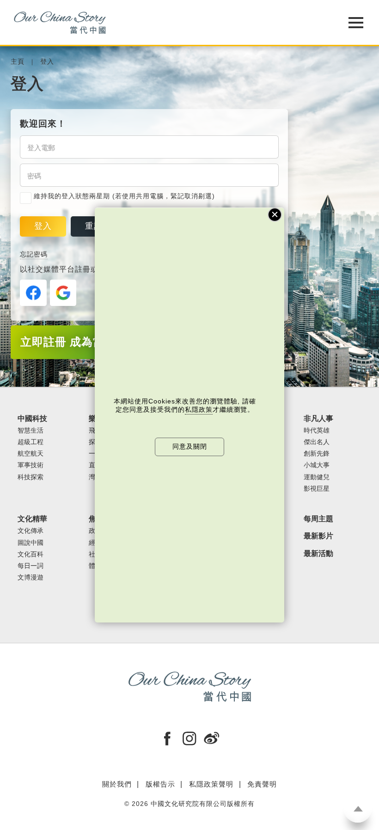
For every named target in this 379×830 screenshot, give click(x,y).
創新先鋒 (317, 453)
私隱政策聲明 (211, 784)
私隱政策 (199, 409)
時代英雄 (317, 430)
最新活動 (318, 553)
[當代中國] (166, 22)
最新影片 (318, 536)
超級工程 (30, 442)
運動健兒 (317, 477)
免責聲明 (262, 784)
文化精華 (32, 519)
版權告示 (160, 784)
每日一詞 (30, 565)
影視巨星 (317, 488)
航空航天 (30, 453)
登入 (47, 61)
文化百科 (30, 554)
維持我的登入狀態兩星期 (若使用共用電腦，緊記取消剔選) (124, 196)
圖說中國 (30, 542)
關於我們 (117, 784)
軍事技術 (30, 465)
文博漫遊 (30, 577)
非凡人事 (318, 418)
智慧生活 (30, 430)
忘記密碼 (34, 254)
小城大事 (317, 465)
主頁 (17, 61)
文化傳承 (30, 530)
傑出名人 (317, 442)
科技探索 (30, 477)
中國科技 (32, 418)
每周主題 (318, 519)
